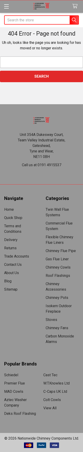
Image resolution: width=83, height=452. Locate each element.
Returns (10, 248)
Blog (8, 281)
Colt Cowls (52, 400)
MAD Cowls (13, 391)
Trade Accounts (16, 256)
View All (49, 408)
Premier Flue (14, 383)
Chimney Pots (57, 297)
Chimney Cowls (58, 267)
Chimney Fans (57, 328)
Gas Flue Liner (57, 259)
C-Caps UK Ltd (55, 391)
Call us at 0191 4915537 (41, 165)
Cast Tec (50, 375)
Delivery (11, 240)
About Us (11, 273)
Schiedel (11, 375)
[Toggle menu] (6, 6)
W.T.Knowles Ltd (56, 383)
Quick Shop (13, 218)
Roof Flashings (58, 275)
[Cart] (76, 6)
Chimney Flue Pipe (61, 251)
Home (9, 209)
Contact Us (13, 264)
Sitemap (11, 289)
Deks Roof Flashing (20, 413)
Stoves (51, 319)
